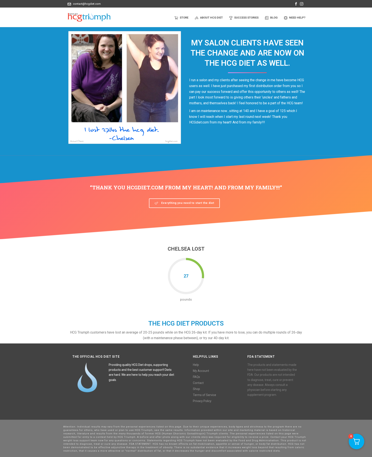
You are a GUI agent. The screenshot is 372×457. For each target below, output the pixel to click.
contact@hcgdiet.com (87, 3)
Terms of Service (204, 395)
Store (184, 17)
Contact (198, 383)
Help (196, 365)
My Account (201, 371)
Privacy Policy (202, 401)
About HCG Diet (211, 17)
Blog (273, 17)
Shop (196, 389)
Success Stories (246, 17)
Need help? (297, 17)
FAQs (196, 377)
